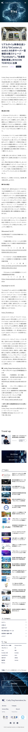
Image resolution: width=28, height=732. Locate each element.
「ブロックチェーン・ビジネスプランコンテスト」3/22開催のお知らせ (19, 519)
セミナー (4, 622)
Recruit (18, 709)
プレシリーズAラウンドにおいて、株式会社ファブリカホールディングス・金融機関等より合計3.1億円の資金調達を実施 (19, 532)
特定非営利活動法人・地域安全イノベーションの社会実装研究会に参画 (19, 597)
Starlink (16, 660)
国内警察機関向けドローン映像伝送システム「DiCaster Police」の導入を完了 (19, 480)
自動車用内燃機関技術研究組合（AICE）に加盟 (19, 493)
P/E (15, 647)
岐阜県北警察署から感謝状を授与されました (19, 610)
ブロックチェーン (5, 647)
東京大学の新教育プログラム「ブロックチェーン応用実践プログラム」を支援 (19, 500)
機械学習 (3, 660)
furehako (18, 66)
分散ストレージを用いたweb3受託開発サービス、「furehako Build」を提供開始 (19, 545)
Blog (4, 670)
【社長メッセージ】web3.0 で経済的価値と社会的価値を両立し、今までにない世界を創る (19, 436)
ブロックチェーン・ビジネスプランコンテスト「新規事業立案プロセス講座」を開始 (19, 603)
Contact (14, 683)
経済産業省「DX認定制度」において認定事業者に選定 (19, 525)
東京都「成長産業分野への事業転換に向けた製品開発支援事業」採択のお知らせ (19, 558)
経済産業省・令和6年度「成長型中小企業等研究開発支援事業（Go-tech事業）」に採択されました (19, 590)
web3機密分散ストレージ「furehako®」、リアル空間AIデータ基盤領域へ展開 (19, 487)
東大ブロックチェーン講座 (6, 645)
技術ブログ (4, 628)
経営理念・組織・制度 (7, 633)
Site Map (3, 711)
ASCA (16, 655)
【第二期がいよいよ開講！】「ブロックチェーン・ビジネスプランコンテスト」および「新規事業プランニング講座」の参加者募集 (19, 538)
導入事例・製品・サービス (8, 630)
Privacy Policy (14, 711)
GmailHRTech (4, 655)
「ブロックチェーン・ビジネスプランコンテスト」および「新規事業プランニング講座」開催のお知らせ (19, 551)
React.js (3, 662)
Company (14, 705)
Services (4, 705)
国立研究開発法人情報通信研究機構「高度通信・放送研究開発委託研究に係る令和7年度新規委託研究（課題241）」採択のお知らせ (19, 564)
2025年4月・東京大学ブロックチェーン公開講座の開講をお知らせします (19, 571)
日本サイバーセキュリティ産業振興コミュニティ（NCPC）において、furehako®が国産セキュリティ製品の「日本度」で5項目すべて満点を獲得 (19, 474)
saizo (3, 650)
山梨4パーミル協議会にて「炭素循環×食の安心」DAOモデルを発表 (19, 513)
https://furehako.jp (8, 312)
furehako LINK (5, 652)
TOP (3, 670)
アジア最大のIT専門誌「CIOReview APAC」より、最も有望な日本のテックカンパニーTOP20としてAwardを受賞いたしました (19, 584)
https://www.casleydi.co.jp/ (13, 399)
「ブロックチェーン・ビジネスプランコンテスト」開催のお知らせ (19, 577)
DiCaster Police (18, 645)
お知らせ (4, 625)
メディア (4, 636)
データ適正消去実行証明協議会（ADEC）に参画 (19, 506)
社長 (15, 650)
